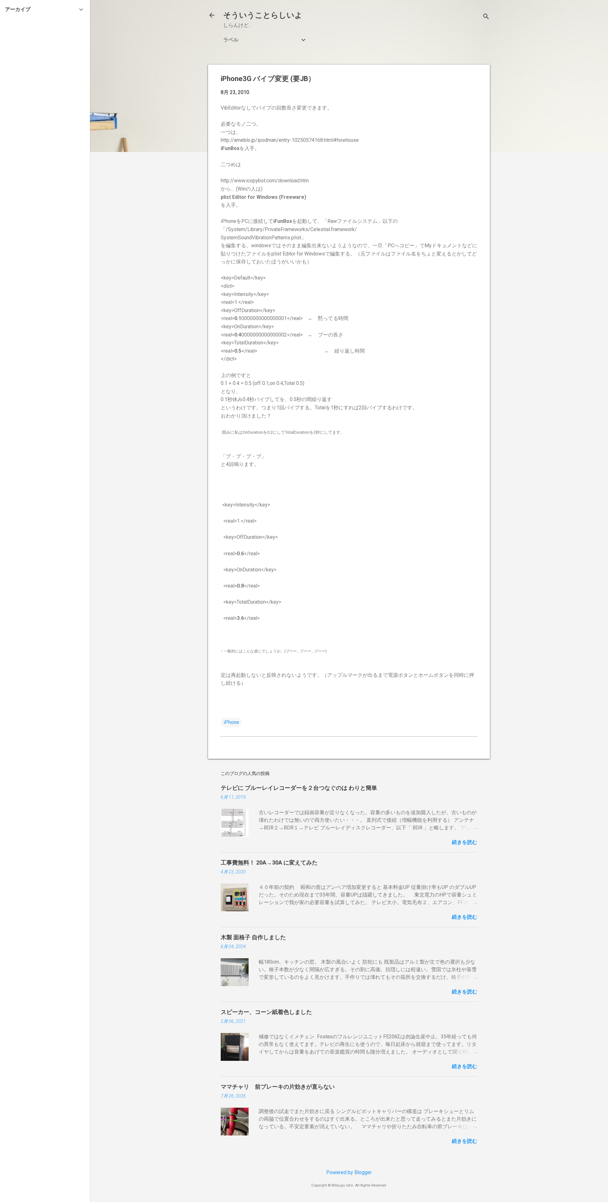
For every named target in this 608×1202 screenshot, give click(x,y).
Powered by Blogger (349, 1172)
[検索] (486, 17)
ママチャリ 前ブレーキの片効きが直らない (278, 1086)
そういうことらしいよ (262, 15)
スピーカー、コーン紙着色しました (266, 1012)
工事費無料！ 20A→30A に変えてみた (269, 862)
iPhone (231, 722)
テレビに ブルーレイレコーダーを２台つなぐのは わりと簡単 (299, 787)
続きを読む (464, 842)
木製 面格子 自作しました (253, 937)
